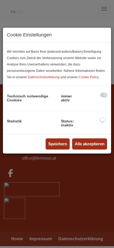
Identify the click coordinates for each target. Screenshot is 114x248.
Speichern (57, 144)
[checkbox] (103, 95)
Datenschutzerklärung (44, 77)
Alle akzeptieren (89, 144)
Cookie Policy (88, 77)
